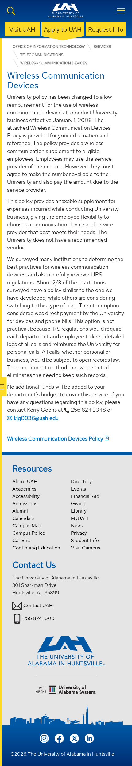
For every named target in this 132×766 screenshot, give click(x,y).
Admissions (24, 503)
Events (78, 489)
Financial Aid (85, 496)
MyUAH (79, 518)
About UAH (24, 481)
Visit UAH (22, 29)
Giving (78, 503)
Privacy (79, 533)
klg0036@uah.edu (36, 417)
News (77, 525)
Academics (24, 489)
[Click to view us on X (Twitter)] (74, 737)
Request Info (105, 29)
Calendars (23, 518)
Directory (81, 481)
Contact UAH (38, 605)
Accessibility (26, 496)
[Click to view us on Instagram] (44, 737)
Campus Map (26, 525)
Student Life (85, 540)
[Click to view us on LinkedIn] (89, 737)
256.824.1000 (39, 618)
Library (79, 511)
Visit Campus (85, 548)
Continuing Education (36, 548)
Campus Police (28, 533)
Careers (21, 540)
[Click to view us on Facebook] (59, 737)
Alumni (20, 511)
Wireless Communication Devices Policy (55, 438)
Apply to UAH (63, 29)
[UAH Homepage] (66, 14)
